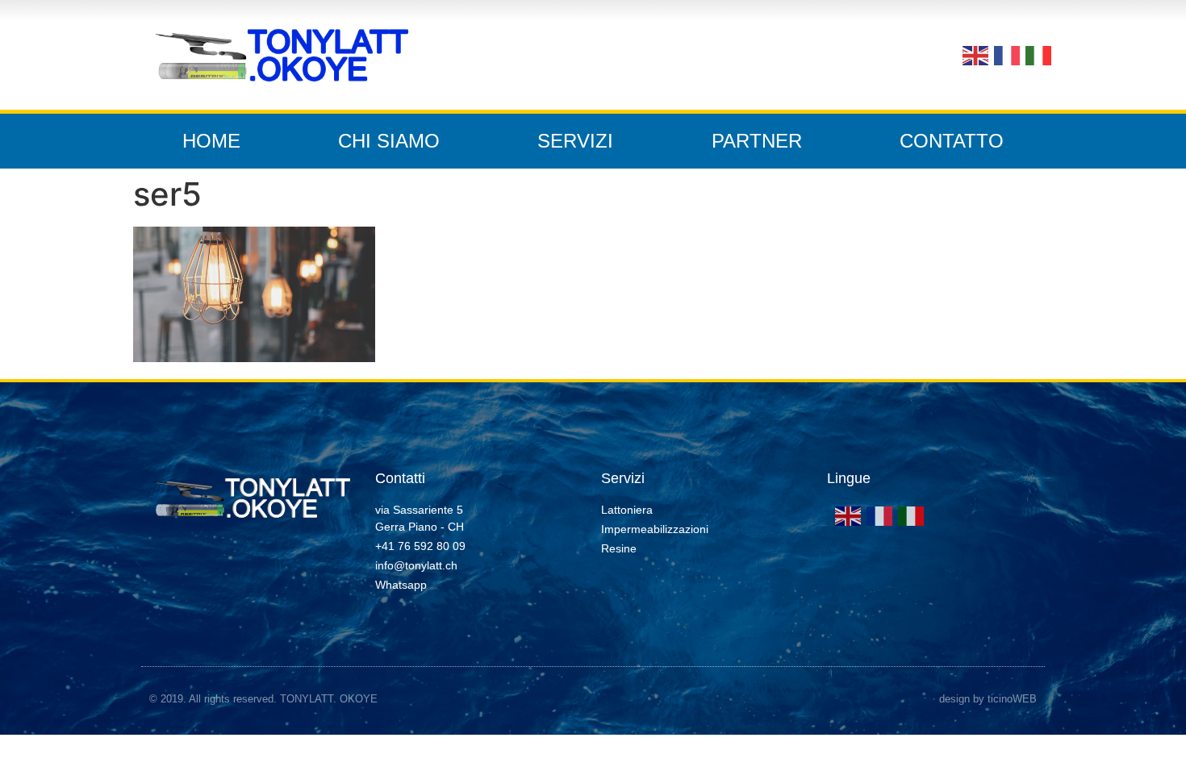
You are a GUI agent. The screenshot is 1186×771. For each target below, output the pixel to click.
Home (211, 141)
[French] (1005, 54)
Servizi (575, 141)
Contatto (952, 141)
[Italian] (1037, 54)
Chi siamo (389, 141)
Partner (757, 141)
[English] (974, 54)
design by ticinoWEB (988, 699)
